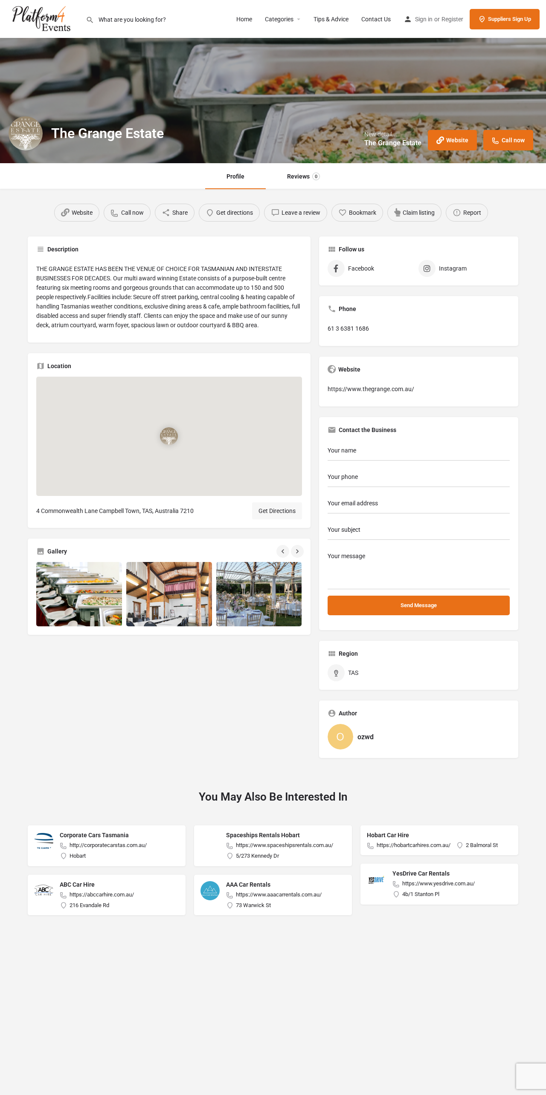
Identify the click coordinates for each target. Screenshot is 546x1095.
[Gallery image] (79, 594)
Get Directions (277, 510)
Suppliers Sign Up (509, 19)
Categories (279, 19)
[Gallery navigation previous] (283, 551)
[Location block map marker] (169, 436)
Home (244, 19)
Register (452, 19)
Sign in (424, 19)
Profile (235, 176)
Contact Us (376, 19)
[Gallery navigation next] (298, 551)
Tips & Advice (331, 19)
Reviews (302, 176)
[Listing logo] (26, 133)
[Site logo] (42, 18)
